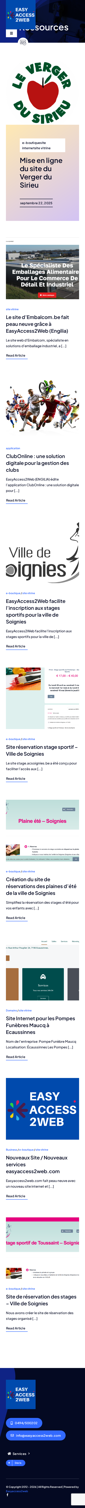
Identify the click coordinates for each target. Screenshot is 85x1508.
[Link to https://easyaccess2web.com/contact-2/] (23, 43)
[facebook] (7, 1494)
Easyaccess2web (17, 1491)
